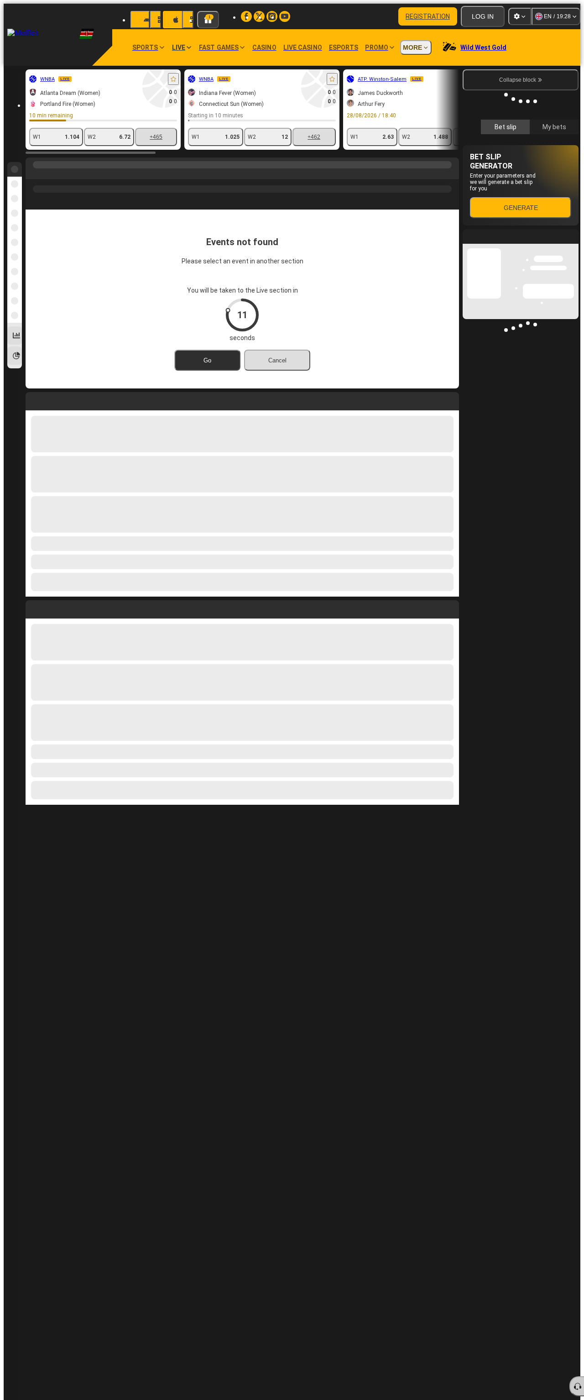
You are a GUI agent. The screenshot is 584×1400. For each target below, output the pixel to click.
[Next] (53, 607)
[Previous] (32, 607)
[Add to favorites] (173, 79)
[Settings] (519, 16)
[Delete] (449, 607)
